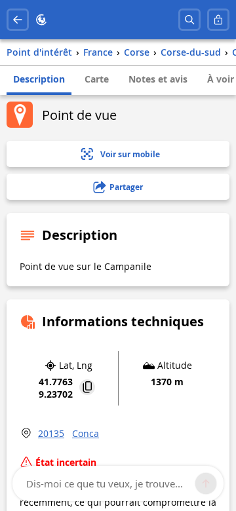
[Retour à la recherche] (18, 20)
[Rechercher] (189, 20)
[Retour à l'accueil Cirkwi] (41, 20)
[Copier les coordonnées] (87, 388)
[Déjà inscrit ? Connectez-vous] (218, 20)
